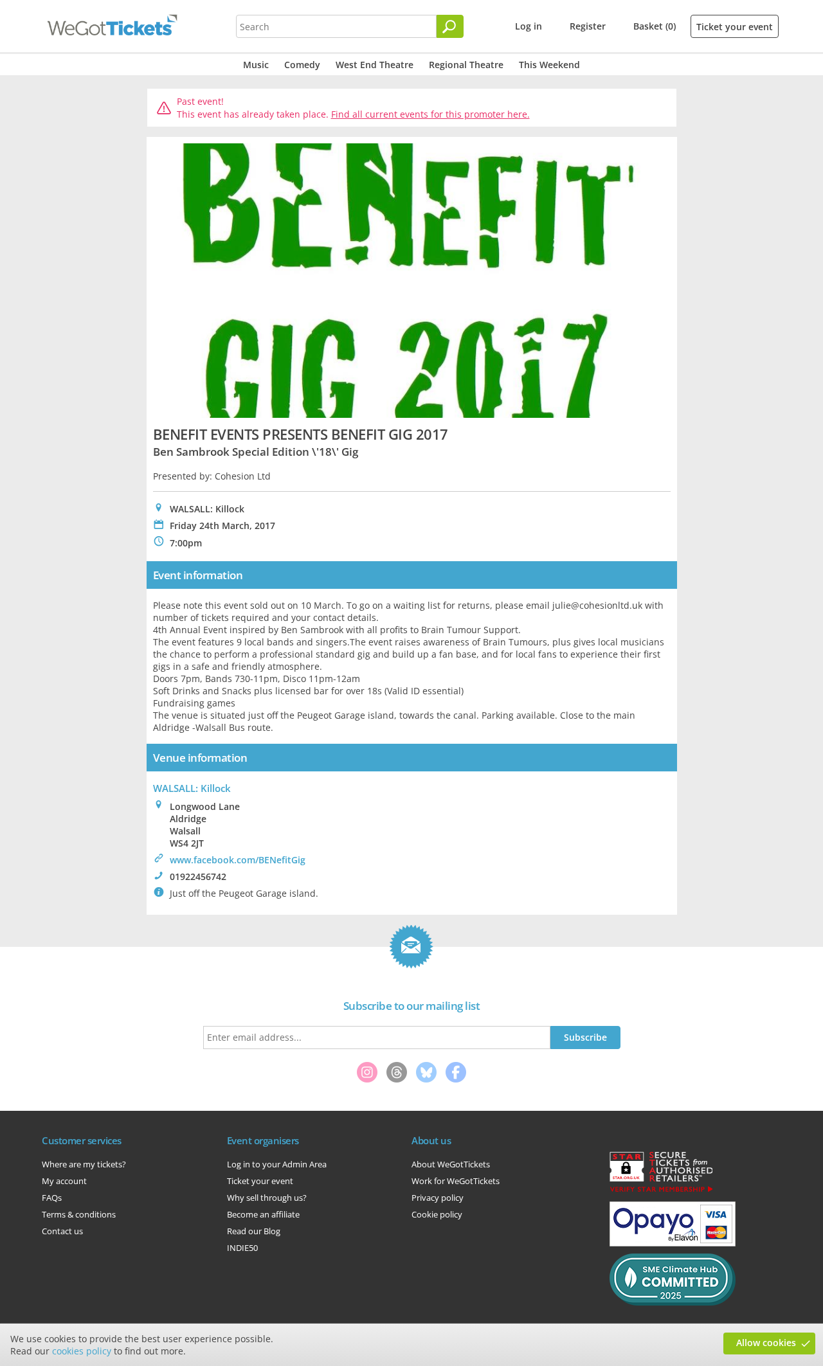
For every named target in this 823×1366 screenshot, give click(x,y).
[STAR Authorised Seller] (661, 1191)
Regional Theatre (466, 64)
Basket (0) (654, 26)
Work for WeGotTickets (456, 1181)
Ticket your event (734, 27)
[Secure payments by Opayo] (673, 1243)
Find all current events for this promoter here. (430, 114)
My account (64, 1181)
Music (256, 64)
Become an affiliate (263, 1214)
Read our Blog (253, 1231)
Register (588, 26)
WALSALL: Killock (192, 788)
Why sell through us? (267, 1197)
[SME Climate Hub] (673, 1302)
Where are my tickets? (84, 1164)
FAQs (52, 1197)
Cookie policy (437, 1214)
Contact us (62, 1231)
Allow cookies (766, 1342)
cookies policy (81, 1351)
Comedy (302, 64)
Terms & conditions (79, 1214)
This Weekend (549, 64)
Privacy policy (438, 1197)
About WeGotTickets (451, 1164)
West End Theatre (374, 64)
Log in (528, 26)
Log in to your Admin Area (277, 1164)
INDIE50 (242, 1248)
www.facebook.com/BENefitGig (237, 860)
